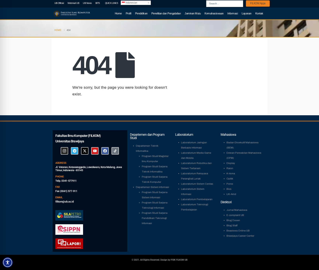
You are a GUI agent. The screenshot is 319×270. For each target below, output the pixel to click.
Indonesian (131, 2)
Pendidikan (141, 13)
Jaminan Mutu (193, 13)
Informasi (232, 13)
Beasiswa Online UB (238, 230)
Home (118, 13)
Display (231, 163)
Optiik (230, 178)
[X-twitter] (84, 151)
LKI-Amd (231, 194)
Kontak (259, 13)
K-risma (231, 173)
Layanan (246, 13)
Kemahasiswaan (214, 13)
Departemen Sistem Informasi (152, 187)
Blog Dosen (233, 220)
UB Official (59, 3)
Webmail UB (73, 3)
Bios (229, 189)
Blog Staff (232, 225)
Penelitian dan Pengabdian (166, 13)
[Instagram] (64, 151)
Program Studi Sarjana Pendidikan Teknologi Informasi (154, 218)
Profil (128, 13)
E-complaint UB (235, 215)
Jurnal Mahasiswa (237, 210)
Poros (230, 183)
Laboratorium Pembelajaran (196, 199)
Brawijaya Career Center (240, 235)
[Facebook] (105, 151)
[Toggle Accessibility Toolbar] (7, 262)
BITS (97, 3)
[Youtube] (95, 151)
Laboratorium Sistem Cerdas (197, 183)
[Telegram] (74, 151)
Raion (230, 168)
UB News (87, 3)
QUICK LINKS (111, 3)
